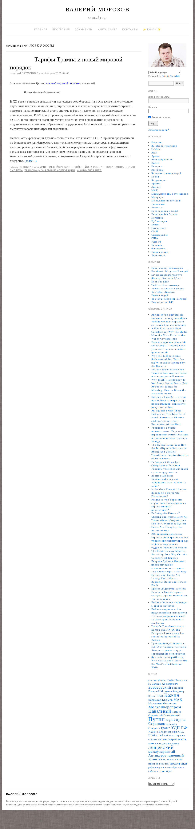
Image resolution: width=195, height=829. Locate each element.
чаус (168, 771)
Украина (156, 245)
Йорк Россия (95, 167)
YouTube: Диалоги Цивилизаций (163, 293)
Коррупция (158, 180)
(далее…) (31, 161)
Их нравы (157, 169)
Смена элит (158, 228)
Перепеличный (172, 715)
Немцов (176, 711)
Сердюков (156, 723)
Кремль (156, 183)
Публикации (159, 221)
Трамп (165, 728)
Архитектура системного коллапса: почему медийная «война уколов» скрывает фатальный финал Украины (169, 320)
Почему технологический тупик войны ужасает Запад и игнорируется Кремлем (169, 373)
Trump (179, 680)
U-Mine (156, 149)
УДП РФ (156, 241)
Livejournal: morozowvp (167, 274)
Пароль (152, 106)
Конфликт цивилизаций (166, 173)
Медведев (170, 703)
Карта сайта (107, 29)
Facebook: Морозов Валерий (170, 271)
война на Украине (174, 735)
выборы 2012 (155, 739)
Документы (84, 29)
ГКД (160, 695)
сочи (162, 771)
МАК (154, 190)
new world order (157, 680)
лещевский (161, 747)
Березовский (159, 687)
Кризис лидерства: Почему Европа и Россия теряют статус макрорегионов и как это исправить (169, 594)
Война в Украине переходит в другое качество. (169, 604)
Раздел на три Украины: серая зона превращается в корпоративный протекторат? (168, 505)
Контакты (130, 29)
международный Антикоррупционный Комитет (166, 755)
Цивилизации (159, 252)
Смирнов (154, 728)
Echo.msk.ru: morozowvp (167, 268)
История (156, 166)
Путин (155, 224)
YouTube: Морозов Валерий (169, 298)
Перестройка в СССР (164, 210)
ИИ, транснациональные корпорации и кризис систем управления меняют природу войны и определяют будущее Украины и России (170, 540)
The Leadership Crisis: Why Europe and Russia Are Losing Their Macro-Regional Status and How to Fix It (169, 578)
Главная (40, 29)
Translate (175, 75)
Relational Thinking (164, 145)
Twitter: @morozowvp (165, 285)
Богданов (178, 687)
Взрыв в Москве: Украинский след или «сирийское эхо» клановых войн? (168, 481)
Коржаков (154, 700)
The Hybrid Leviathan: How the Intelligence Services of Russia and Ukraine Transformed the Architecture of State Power (169, 451)
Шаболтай (156, 735)
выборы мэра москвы (167, 741)
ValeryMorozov (28, 73)
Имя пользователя (159, 96)
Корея (155, 176)
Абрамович (170, 683)
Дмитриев (47, 167)
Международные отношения (169, 193)
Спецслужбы (159, 234)
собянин (153, 771)
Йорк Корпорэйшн (69, 167)
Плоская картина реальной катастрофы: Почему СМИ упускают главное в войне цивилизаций (168, 347)
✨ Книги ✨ (152, 29)
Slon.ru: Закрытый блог (166, 278)
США (154, 238)
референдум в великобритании (166, 767)
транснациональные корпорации (50, 170)
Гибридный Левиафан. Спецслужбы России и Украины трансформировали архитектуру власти (169, 467)
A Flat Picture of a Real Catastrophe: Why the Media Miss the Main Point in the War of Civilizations (169, 333)
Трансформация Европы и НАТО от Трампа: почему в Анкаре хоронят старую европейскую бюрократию (168, 648)
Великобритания (162, 159)
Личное (156, 187)
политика (178, 763)
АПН (154, 152)
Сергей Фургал (176, 720)
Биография (61, 29)
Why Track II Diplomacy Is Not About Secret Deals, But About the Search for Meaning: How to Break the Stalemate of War (169, 386)
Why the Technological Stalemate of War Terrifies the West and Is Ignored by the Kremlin (168, 361)
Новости (24, 167)
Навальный (159, 711)
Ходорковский (169, 731)
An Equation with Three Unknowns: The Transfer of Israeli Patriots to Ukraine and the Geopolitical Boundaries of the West (168, 417)
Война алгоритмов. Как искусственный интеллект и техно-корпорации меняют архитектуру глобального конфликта (169, 616)
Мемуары (157, 197)
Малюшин (155, 703)
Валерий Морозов (98, 9)
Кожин (171, 695)
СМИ (154, 231)
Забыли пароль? (158, 129)
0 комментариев (89, 170)
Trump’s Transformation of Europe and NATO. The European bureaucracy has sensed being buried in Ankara (168, 633)
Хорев (181, 731)
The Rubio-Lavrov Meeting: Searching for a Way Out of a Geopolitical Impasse (169, 554)
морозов (168, 759)
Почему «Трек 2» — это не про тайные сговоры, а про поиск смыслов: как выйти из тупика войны (168, 402)
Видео (155, 163)
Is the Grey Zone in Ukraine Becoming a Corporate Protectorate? (168, 493)
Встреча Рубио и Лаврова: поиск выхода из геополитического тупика (168, 564)
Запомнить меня (160, 117)
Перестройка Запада (164, 214)
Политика (157, 217)
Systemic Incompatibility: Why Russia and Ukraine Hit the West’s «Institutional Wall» (169, 662)
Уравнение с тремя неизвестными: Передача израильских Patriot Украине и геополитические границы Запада (169, 434)
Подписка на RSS (162, 302)
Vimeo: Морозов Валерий (168, 288)
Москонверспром (164, 707)
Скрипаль (171, 723)
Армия (155, 156)
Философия (158, 248)
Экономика (158, 255)
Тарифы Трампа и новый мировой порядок (66, 63)
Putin (171, 680)
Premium (156, 142)
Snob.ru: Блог (160, 281)
